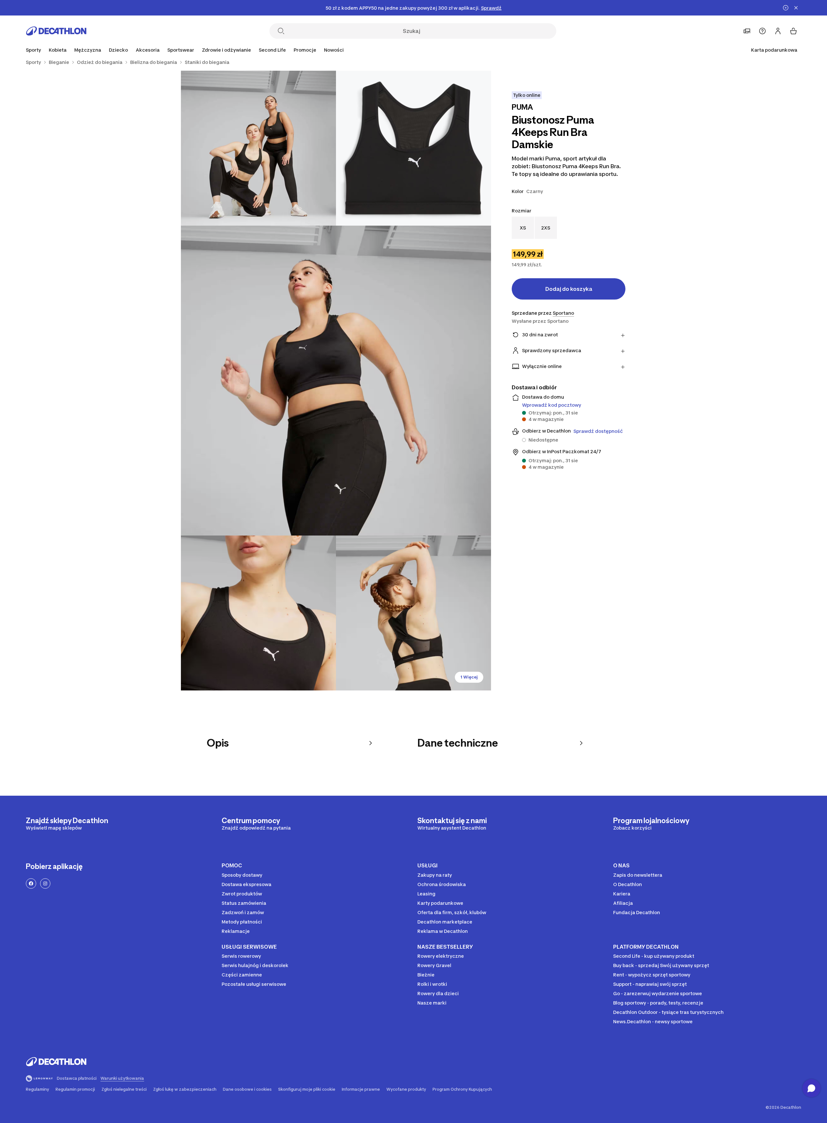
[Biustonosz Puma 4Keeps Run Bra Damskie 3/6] (336, 381)
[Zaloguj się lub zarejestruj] (778, 31)
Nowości (334, 50)
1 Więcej (469, 677)
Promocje (305, 50)
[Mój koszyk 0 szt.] (793, 31)
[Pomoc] (762, 31)
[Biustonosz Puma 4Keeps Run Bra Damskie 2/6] (258, 148)
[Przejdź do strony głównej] (56, 31)
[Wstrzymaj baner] (785, 8)
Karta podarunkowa (774, 50)
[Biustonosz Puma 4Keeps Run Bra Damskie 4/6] (258, 613)
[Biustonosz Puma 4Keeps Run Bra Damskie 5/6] (413, 613)
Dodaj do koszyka (568, 289)
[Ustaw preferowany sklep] (747, 31)
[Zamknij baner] (796, 8)
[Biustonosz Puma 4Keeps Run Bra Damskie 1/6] (413, 148)
